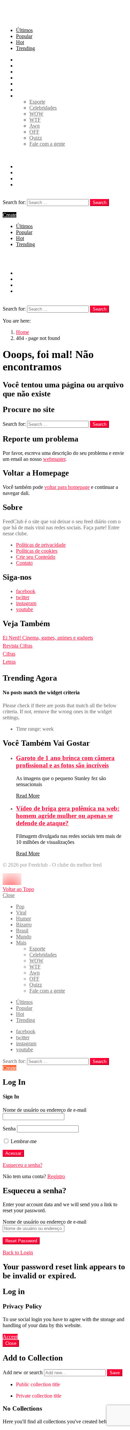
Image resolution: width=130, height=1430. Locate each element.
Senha (9, 1128)
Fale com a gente (47, 144)
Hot (20, 42)
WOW (36, 114)
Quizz (35, 138)
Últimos (24, 30)
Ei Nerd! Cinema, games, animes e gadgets (48, 638)
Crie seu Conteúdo (35, 557)
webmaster (54, 459)
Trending (25, 48)
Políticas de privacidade (41, 545)
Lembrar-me (23, 1141)
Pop (20, 59)
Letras (9, 662)
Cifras (9, 654)
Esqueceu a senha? (22, 1165)
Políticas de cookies (36, 551)
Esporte (37, 102)
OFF (34, 132)
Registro (56, 1176)
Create (9, 215)
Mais (21, 96)
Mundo (23, 90)
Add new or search (23, 1372)
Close (9, 895)
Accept (10, 1336)
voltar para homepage (67, 487)
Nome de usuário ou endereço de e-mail (44, 1110)
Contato (24, 563)
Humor (23, 71)
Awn (34, 126)
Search (99, 202)
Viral (21, 65)
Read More (28, 795)
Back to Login (18, 1252)
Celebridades (43, 108)
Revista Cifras (17, 646)
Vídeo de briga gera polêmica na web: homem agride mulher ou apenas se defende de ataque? (67, 816)
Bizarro (24, 77)
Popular (24, 36)
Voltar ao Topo (18, 889)
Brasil (22, 83)
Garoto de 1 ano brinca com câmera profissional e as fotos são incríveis (65, 761)
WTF (35, 120)
